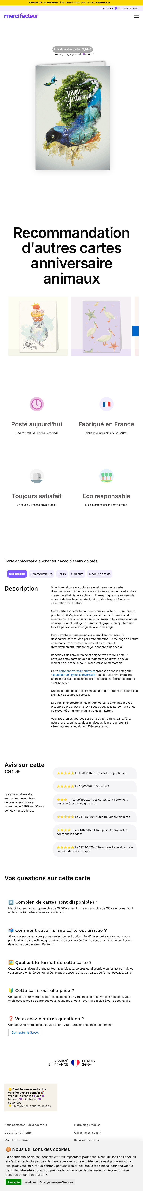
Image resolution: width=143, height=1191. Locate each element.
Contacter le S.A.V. (25, 1032)
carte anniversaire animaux (77, 671)
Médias (95, 1125)
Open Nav (136, 15)
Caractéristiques (42, 574)
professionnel (130, 8)
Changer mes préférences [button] (56, 1182)
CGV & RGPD (13, 1132)
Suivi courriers (37, 1125)
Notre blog (81, 1125)
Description (17, 574)
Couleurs (77, 574)
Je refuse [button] (30, 1182)
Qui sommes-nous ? (87, 1132)
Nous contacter (14, 1125)
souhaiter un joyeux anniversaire (74, 675)
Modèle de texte (100, 574)
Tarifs (62, 574)
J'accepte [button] (13, 1182)
